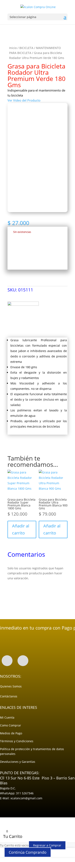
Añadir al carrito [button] (20, 529)
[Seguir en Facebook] (7, 660)
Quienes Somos (11, 686)
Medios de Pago (11, 733)
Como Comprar (10, 725)
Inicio (13, 48)
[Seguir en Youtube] (23, 660)
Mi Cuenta (7, 717)
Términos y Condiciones (16, 741)
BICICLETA (26, 48)
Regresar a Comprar (47, 845)
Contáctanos (8, 696)
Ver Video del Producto (24, 100)
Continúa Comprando (27, 852)
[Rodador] (23, 317)
